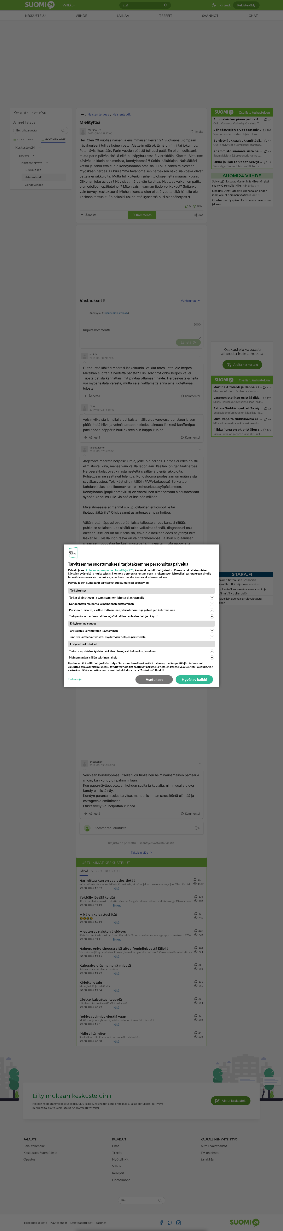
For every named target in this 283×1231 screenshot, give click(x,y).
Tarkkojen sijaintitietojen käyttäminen (93, 630)
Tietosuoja (74, 679)
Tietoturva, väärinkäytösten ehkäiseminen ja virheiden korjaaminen (112, 651)
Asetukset (154, 679)
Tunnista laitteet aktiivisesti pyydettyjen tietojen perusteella (107, 637)
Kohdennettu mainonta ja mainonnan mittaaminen (101, 603)
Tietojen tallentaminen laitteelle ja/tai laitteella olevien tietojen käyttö (113, 616)
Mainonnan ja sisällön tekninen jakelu (93, 657)
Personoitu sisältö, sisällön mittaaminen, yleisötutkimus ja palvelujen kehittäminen (122, 610)
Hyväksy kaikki (194, 679)
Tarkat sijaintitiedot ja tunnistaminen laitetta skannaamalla (106, 597)
